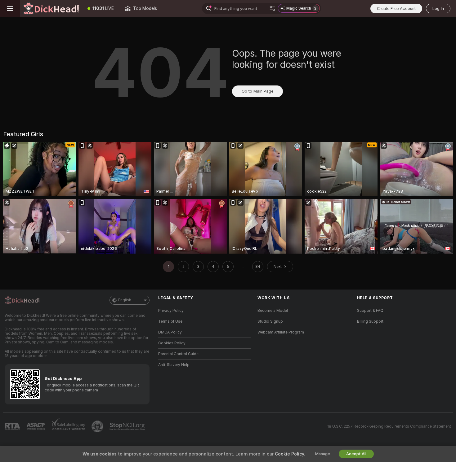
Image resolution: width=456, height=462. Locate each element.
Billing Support (370, 321)
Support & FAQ (370, 310)
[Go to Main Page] (51, 8)
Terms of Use (170, 321)
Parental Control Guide (178, 354)
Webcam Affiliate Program (280, 332)
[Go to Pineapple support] (98, 426)
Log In (438, 8)
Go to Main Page (257, 91)
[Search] (272, 8)
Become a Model (272, 310)
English (124, 300)
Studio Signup (270, 321)
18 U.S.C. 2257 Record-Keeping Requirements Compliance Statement (389, 426)
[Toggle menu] (10, 8)
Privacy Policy (171, 310)
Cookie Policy (289, 453)
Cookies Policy (172, 343)
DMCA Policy (170, 332)
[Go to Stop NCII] (128, 426)
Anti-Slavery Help (174, 365)
